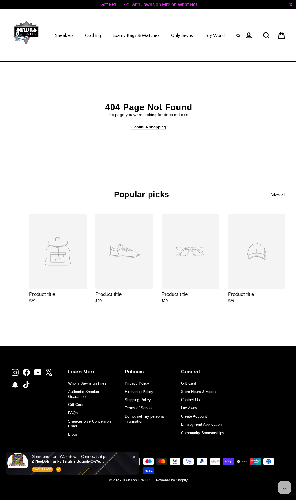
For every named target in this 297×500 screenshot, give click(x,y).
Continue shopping (148, 127)
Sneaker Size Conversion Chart (89, 423)
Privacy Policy (137, 383)
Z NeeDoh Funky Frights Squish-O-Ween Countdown (68, 461)
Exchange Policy (139, 392)
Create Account (194, 416)
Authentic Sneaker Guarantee (83, 394)
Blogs (73, 434)
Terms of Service (139, 408)
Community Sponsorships (202, 433)
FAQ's (73, 413)
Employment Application (201, 424)
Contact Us (190, 400)
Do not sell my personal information (144, 418)
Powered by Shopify (172, 480)
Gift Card (75, 405)
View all (278, 195)
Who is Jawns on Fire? (87, 383)
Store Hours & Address (200, 392)
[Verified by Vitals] (58, 469)
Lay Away (189, 408)
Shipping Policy (138, 400)
